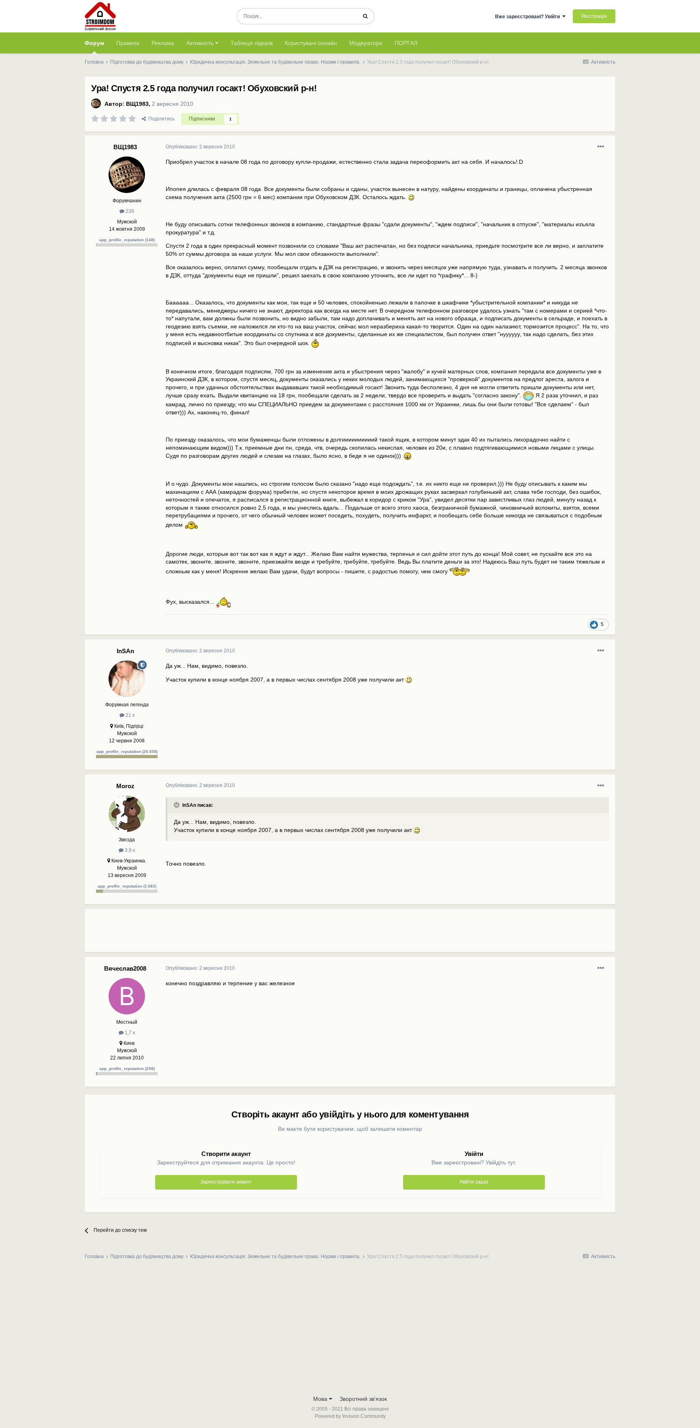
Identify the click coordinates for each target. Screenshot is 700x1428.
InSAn (125, 651)
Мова (321, 1399)
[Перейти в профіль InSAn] (127, 678)
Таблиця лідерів (251, 43)
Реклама (163, 43)
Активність (200, 43)
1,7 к (129, 1033)
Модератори (365, 43)
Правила (127, 43)
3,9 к (129, 850)
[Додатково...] (601, 147)
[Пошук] (365, 16)
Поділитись (160, 119)
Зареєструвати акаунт (226, 1182)
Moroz (125, 786)
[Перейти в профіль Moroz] (127, 813)
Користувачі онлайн (311, 43)
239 (129, 211)
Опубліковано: (200, 147)
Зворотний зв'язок (363, 1399)
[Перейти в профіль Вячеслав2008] (127, 996)
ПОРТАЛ (406, 43)
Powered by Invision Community (350, 1416)
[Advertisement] (313, 934)
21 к (129, 715)
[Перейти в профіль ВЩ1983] (96, 103)
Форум (94, 43)
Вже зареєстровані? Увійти (528, 16)
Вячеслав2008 (125, 968)
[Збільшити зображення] (411, 197)
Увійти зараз (474, 1182)
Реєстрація (594, 16)
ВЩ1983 (137, 104)
